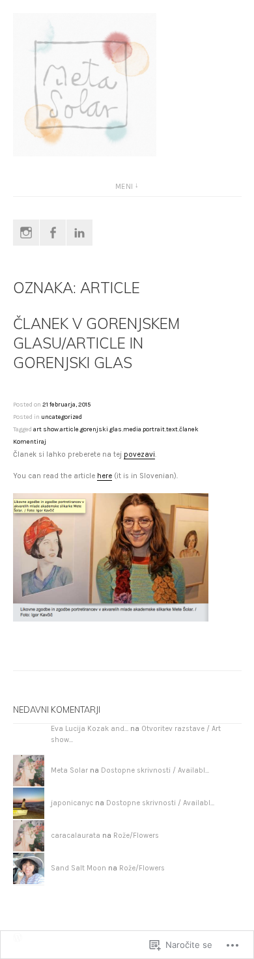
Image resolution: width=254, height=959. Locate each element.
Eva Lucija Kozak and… (89, 728)
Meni (124, 186)
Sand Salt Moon (78, 868)
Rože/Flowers (136, 835)
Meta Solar (69, 770)
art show (46, 429)
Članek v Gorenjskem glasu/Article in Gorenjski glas (96, 343)
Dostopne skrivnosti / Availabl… (155, 770)
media (132, 429)
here (104, 476)
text (172, 429)
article (69, 429)
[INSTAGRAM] (26, 233)
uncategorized (61, 416)
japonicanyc (72, 803)
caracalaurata (75, 835)
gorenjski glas (101, 429)
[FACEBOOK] (53, 233)
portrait (154, 429)
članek (189, 429)
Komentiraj (29, 441)
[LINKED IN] (79, 233)
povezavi (139, 454)
